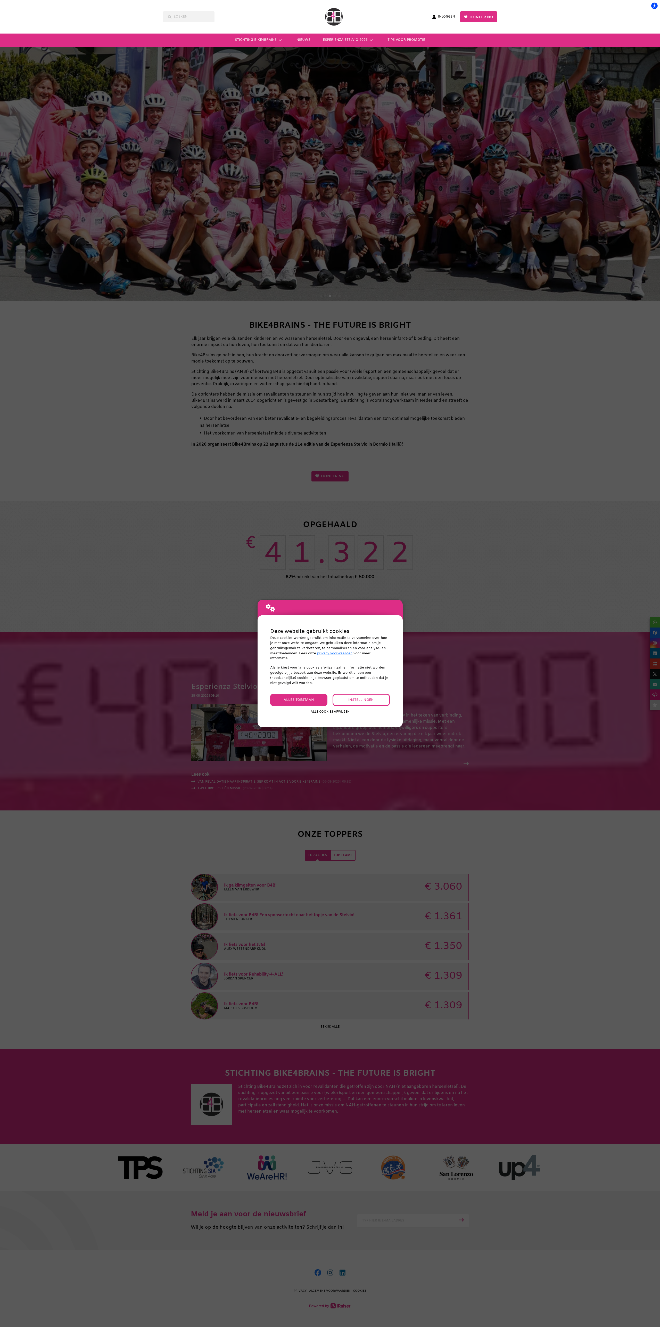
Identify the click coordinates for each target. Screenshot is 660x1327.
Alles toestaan (299, 700)
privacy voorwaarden (334, 653)
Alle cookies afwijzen (330, 712)
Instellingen (361, 700)
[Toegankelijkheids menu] (654, 6)
